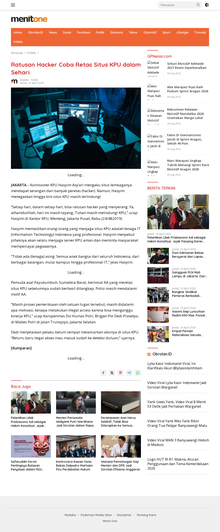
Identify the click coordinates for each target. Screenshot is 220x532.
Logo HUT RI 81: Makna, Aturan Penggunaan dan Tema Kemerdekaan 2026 (177, 464)
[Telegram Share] (129, 373)
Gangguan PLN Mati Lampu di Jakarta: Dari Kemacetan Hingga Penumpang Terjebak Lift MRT (190, 274)
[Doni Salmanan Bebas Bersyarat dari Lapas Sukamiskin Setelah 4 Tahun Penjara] (158, 256)
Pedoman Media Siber (96, 515)
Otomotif (150, 32)
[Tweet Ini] (112, 373)
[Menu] (14, 5)
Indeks (18, 42)
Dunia (67, 32)
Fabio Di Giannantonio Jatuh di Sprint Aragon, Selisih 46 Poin (184, 139)
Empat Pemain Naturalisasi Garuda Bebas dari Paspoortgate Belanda (190, 333)
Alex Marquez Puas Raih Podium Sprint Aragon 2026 (187, 89)
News (53, 32)
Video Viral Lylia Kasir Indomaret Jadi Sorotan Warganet (176, 385)
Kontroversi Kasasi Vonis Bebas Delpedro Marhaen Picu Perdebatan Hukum (74, 465)
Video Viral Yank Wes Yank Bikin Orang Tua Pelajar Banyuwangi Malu (177, 423)
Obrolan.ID (35, 32)
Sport (167, 32)
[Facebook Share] (103, 373)
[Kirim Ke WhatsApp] (137, 373)
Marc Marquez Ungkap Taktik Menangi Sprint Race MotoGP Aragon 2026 (188, 165)
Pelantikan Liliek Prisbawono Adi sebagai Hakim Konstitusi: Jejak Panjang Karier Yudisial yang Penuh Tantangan (28, 422)
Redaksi (24, 80)
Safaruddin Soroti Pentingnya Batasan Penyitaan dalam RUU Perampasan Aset (26, 466)
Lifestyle (182, 32)
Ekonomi (116, 32)
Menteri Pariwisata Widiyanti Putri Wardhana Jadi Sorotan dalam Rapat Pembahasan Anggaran (75, 422)
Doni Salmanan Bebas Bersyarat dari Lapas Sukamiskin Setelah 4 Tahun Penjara (188, 255)
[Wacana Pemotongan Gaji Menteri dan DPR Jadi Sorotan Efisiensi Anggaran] (121, 446)
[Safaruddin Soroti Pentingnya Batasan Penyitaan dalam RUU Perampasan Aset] (31, 446)
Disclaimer (124, 515)
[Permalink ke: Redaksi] (14, 81)
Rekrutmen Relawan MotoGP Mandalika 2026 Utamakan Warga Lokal (185, 113)
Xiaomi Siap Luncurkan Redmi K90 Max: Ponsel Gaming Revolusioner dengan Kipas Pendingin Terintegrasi (189, 313)
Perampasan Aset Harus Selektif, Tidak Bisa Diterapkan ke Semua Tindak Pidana (118, 422)
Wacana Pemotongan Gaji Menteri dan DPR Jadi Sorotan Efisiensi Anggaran (120, 465)
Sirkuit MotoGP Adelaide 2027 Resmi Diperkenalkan (186, 66)
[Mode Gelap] (207, 5)
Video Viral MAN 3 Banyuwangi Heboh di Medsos (178, 442)
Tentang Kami (146, 515)
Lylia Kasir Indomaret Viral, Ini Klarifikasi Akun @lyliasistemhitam (174, 365)
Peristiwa (83, 32)
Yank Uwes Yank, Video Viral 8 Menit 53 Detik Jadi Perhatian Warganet (176, 404)
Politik (100, 32)
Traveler (200, 32)
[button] (198, 4)
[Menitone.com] (29, 19)
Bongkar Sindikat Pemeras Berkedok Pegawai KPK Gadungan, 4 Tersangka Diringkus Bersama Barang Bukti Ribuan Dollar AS (189, 294)
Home (18, 32)
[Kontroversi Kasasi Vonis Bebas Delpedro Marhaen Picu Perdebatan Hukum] (76, 446)
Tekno (133, 32)
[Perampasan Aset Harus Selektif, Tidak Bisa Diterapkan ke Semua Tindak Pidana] (121, 402)
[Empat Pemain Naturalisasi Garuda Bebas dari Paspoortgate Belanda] (158, 334)
